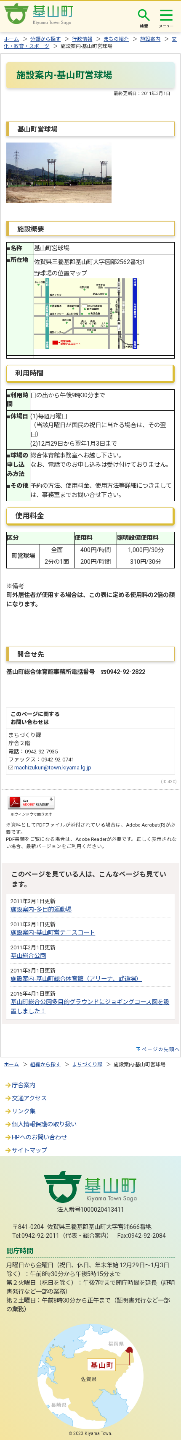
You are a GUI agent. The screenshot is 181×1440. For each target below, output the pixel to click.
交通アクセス (29, 1098)
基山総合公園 (28, 955)
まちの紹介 (116, 39)
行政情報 (82, 39)
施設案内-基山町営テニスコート (53, 932)
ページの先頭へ (161, 1049)
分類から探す (45, 39)
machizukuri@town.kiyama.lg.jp (52, 767)
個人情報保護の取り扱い (44, 1124)
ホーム (11, 39)
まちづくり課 (87, 1064)
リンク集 (23, 1111)
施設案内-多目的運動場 (41, 909)
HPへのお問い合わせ (39, 1137)
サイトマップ (29, 1150)
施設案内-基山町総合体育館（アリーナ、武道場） (76, 979)
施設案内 (150, 39)
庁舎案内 (23, 1085)
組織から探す (45, 1064)
